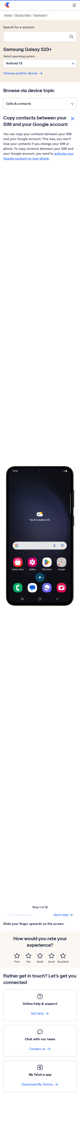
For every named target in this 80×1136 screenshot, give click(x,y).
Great (51, 961)
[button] (40, 63)
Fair (28, 961)
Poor (17, 961)
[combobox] (35, 37)
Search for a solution (18, 27)
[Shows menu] (74, 5)
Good (40, 961)
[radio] (17, 955)
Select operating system (19, 56)
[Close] (73, 119)
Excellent (63, 961)
